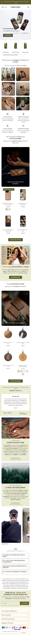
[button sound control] (19, 541)
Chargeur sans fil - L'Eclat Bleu (23, 343)
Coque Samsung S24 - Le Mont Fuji (8, 230)
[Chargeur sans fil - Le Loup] (8, 356)
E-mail (5, 603)
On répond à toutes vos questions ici (15, 551)
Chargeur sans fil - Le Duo (8, 343)
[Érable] (10, 209)
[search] (6, 7)
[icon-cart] (27, 7)
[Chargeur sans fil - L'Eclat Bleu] (22, 333)
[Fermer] (19, 631)
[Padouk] (23, 374)
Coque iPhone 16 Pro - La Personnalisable (8, 204)
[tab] (12, 38)
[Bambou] (24, 371)
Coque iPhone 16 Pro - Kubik (22, 230)
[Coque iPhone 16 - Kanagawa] (22, 194)
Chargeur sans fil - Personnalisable (23, 366)
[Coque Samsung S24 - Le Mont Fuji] (8, 221)
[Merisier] (7, 209)
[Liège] (27, 371)
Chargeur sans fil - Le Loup (8, 366)
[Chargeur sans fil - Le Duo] (8, 333)
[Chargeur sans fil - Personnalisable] (22, 356)
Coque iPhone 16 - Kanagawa (22, 204)
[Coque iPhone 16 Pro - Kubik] (22, 221)
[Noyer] (21, 371)
